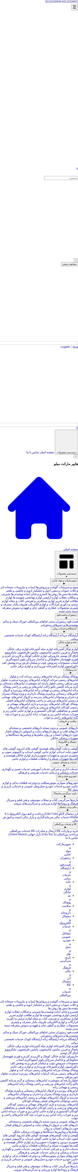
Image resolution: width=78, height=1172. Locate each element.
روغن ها (53, 594)
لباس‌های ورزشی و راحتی (27, 686)
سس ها (63, 594)
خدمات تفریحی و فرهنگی (33, 772)
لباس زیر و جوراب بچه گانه (40, 1114)
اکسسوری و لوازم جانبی (31, 710)
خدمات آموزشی (40, 769)
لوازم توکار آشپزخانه (66, 648)
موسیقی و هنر (31, 800)
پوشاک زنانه (26, 1083)
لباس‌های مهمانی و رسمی (42, 1097)
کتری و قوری (22, 1056)
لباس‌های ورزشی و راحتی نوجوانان (46, 700)
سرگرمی (63, 800)
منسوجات (64, 662)
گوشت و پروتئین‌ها (47, 587)
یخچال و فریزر (69, 652)
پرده (18, 662)
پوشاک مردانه (61, 676)
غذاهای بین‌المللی (37, 621)
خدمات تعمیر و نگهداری (16, 769)
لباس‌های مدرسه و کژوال (38, 697)
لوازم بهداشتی (33, 597)
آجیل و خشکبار (42, 590)
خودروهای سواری (67, 782)
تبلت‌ (68, 751)
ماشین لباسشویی (49, 652)
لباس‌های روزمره (29, 679)
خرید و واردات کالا (67, 830)
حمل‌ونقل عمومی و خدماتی (28, 786)
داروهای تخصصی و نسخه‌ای (25, 727)
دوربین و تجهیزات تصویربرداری (49, 755)
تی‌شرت (13, 679)
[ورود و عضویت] (39, 87)
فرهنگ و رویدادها (68, 803)
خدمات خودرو (54, 786)
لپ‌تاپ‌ (60, 751)
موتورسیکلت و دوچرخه (42, 782)
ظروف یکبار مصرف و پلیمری (28, 1022)
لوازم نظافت (31, 1015)
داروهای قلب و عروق (65, 731)
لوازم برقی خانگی (17, 648)
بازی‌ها (74, 800)
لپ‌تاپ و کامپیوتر (22, 751)
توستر (63, 655)
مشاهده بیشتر (69, 264)
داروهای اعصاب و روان (58, 734)
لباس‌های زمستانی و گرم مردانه (27, 1080)
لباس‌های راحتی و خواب (58, 717)
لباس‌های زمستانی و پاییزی (61, 693)
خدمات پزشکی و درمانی (63, 772)
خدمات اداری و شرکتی (64, 769)
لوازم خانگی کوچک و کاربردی (29, 655)
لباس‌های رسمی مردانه (38, 676)
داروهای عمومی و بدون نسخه (60, 727)
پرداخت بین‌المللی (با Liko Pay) (60, 834)
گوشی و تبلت (70, 748)
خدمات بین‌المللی (20, 830)
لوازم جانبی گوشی (44, 751)
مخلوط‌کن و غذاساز (47, 659)
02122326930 (53, 1)
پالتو (53, 686)
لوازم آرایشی (50, 597)
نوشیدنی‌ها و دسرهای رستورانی (59, 624)
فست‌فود (72, 621)
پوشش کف (8, 662)
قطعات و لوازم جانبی (24, 758)
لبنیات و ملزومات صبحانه (20, 587)
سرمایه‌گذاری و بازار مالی (37, 817)
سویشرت (31, 683)
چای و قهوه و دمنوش (24, 607)
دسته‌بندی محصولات (66, 452)
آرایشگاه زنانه (50, 635)
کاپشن (60, 686)
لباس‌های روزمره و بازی (45, 703)
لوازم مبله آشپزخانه (40, 648)
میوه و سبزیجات (68, 587)
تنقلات (63, 597)
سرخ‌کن (30, 659)
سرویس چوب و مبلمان (43, 662)
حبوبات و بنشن (60, 590)
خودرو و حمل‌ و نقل (67, 947)
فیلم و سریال (14, 800)
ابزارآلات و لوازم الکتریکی (43, 604)
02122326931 (70, 1)
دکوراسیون (71, 666)
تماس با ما (32, 452)
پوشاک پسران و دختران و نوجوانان (39, 1094)
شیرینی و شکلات (30, 1011)
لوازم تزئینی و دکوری (19, 1018)
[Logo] (61, 174)
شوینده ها (18, 597)
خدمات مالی (61, 817)
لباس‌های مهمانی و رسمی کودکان (28, 1104)
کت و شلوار (16, 676)
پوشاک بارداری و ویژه (32, 693)
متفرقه (6, 607)
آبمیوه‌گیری (12, 659)
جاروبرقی (53, 655)
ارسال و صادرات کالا (43, 830)
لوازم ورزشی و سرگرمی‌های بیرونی (35, 803)
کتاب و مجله (16, 600)
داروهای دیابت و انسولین (37, 731)
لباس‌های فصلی (15, 700)
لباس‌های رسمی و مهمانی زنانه (53, 690)
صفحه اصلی (47, 452)
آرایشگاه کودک (33, 635)
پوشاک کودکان (69, 703)
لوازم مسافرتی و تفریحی (39, 600)
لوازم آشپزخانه (55, 666)
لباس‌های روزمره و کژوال (18, 690)
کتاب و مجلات (49, 800)
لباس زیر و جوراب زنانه (47, 714)
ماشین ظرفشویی (27, 652)
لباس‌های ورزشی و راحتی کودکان (40, 707)
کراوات (45, 679)
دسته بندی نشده (68, 611)
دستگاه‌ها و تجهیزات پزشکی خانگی (33, 1131)
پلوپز (22, 659)
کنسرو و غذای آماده (36, 594)
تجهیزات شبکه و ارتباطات (53, 758)
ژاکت (46, 686)
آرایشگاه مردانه (68, 635)
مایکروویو (11, 652)
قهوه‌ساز (65, 659)
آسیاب (74, 662)
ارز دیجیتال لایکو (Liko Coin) (61, 813)
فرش (25, 662)
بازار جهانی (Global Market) (25, 834)
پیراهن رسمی (64, 683)
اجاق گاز (72, 655)
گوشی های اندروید (27, 748)
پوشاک (74, 676)
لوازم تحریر (62, 600)
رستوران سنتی (57, 621)
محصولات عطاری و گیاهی (53, 607)
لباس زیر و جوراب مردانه (23, 1111)
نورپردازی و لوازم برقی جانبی (28, 666)
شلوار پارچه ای (46, 683)
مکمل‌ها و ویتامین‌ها (31, 734)
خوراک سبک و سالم (15, 621)
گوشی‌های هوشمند (49, 748)
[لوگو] (59, 7)
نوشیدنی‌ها (17, 594)
